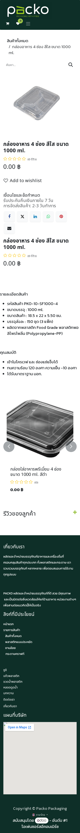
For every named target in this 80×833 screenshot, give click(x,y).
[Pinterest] (61, 216)
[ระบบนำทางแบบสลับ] (28, 23)
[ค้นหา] (71, 65)
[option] (40, 446)
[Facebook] (9, 216)
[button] (8, 446)
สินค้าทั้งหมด (17, 41)
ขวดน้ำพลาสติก (12, 682)
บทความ (8, 693)
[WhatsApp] (48, 216)
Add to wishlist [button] (26, 180)
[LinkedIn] (35, 216)
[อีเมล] (9, 228)
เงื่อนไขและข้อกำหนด (21, 195)
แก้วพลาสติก (11, 676)
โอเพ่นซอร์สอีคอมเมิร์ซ (40, 826)
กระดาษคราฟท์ (15, 654)
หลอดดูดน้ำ (10, 687)
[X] (22, 216)
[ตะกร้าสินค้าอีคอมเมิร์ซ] (7, 23)
